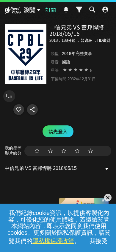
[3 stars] (63, 151)
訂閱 (50, 9)
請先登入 (58, 131)
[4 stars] (77, 151)
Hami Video (13, 11)
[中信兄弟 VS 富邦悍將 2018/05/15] (18, 109)
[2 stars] (50, 151)
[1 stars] (37, 151)
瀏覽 (30, 10)
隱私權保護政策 (53, 241)
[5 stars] (90, 151)
